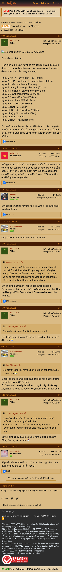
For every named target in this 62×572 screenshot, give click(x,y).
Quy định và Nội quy (20, 516)
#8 (59, 395)
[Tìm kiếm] (58, 3)
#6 (59, 308)
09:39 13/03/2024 (9, 346)
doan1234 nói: (12, 365)
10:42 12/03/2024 (9, 190)
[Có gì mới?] (53, 3)
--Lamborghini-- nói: (14, 326)
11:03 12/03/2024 (9, 221)
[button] (3, 3)
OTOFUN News (48, 516)
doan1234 (8, 30)
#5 (59, 244)
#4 (59, 221)
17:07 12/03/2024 (9, 244)
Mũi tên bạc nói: (12, 262)
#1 (59, 36)
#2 (59, 148)
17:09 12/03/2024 (9, 308)
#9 (59, 446)
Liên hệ (5, 516)
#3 (59, 190)
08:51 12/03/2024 (9, 36)
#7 (59, 346)
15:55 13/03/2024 (9, 446)
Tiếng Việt (9, 511)
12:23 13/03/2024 (9, 395)
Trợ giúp (35, 516)
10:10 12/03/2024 (9, 148)
